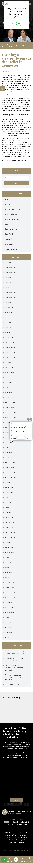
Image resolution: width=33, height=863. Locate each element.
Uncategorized (10, 244)
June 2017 (8, 502)
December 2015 (10, 592)
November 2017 (10, 477)
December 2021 (10, 268)
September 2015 (10, 607)
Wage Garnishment (12, 249)
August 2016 (9, 552)
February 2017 (10, 522)
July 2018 (8, 437)
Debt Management (11, 229)
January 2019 (9, 407)
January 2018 (9, 467)
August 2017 (9, 492)
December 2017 (10, 472)
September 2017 (11, 487)
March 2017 (9, 517)
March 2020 (9, 337)
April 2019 (8, 392)
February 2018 (10, 462)
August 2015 (9, 612)
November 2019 (10, 357)
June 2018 (8, 442)
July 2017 (8, 497)
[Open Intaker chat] (12, 441)
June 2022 (8, 263)
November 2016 (10, 537)
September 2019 (11, 367)
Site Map (28, 852)
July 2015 (8, 617)
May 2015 (8, 627)
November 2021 (10, 273)
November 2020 (10, 298)
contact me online (22, 757)
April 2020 (8, 332)
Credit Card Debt (11, 214)
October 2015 (9, 602)
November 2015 (10, 597)
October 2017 (9, 482)
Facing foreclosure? (12, 684)
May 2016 (8, 567)
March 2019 (9, 397)
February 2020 (10, 342)
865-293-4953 (29, 4)
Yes (19, 23)
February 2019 (10, 402)
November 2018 (10, 417)
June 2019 (8, 382)
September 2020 (11, 307)
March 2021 (9, 288)
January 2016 (9, 587)
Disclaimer (12, 852)
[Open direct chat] (28, 419)
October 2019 (9, 362)
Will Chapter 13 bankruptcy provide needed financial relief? (16, 652)
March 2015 (9, 637)
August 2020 (9, 312)
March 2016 (9, 577)
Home (4, 45)
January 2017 (9, 527)
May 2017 (8, 507)
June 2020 (8, 322)
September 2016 (10, 547)
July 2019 (8, 377)
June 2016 (8, 562)
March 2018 (9, 457)
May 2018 (8, 447)
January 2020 (10, 347)
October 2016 (9, 542)
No (13, 23)
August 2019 (9, 372)
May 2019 (8, 387)
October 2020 (10, 302)
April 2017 (8, 512)
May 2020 (8, 327)
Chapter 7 (8, 204)
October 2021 (9, 278)
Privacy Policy (20, 852)
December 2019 (10, 352)
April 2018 (8, 452)
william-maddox (11, 71)
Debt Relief (9, 234)
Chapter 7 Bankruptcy (13, 209)
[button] (2, 88)
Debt (6, 224)
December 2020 (10, 293)
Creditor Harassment (12, 219)
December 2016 (10, 532)
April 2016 (8, 572)
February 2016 (10, 582)
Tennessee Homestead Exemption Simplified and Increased (14, 668)
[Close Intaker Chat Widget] (31, 419)
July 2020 (8, 317)
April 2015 (8, 632)
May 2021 (8, 283)
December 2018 (10, 412)
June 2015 (8, 622)
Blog (8, 45)
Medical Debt (9, 239)
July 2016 (8, 557)
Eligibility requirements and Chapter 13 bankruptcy (14, 659)
